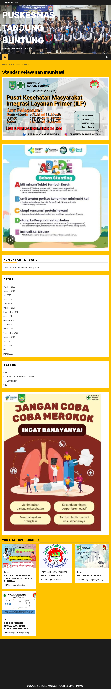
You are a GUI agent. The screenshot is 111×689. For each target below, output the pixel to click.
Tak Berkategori (10, 381)
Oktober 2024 (9, 308)
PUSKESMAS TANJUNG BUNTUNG (28, 28)
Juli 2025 (7, 295)
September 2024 (10, 312)
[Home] (5, 57)
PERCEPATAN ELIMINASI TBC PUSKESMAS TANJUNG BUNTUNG (19, 578)
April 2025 (7, 304)
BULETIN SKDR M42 (51, 575)
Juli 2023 (7, 341)
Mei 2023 (7, 350)
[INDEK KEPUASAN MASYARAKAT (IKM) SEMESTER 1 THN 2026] (19, 603)
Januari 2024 (9, 325)
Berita (6, 372)
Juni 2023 (7, 345)
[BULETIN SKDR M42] (55, 556)
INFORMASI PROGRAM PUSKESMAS (18, 377)
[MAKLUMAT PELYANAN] (92, 556)
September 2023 (10, 333)
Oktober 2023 (9, 329)
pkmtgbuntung (24, 585)
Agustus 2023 (9, 337)
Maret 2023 (8, 354)
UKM (5, 385)
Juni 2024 (7, 316)
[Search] (107, 57)
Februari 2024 (9, 320)
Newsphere (64, 686)
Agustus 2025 (9, 291)
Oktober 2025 (9, 287)
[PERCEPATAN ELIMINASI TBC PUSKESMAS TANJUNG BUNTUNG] (19, 556)
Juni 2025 (7, 299)
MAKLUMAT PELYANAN (89, 575)
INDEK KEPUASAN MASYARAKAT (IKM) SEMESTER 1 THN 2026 (16, 626)
